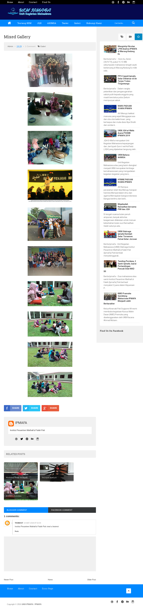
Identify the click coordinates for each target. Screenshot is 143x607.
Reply (17, 531)
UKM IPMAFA (28, 604)
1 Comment (30, 46)
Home (10, 2)
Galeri (77, 23)
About (21, 2)
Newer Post (8, 580)
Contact (33, 2)
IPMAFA (38, 604)
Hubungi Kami (94, 23)
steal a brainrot (53, 526)
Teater (65, 23)
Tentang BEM (24, 23)
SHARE (15, 408)
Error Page (47, 588)
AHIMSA (51, 23)
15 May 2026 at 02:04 (32, 523)
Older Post (91, 580)
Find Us (46, 2)
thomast (19, 523)
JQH (39, 23)
